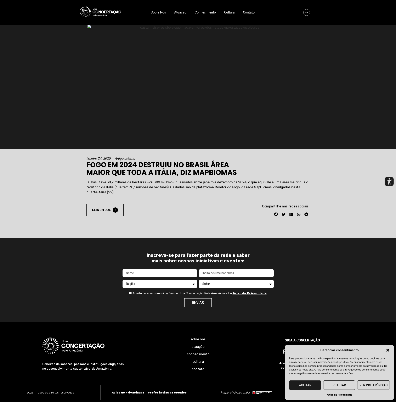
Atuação (180, 12)
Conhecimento (205, 12)
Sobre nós (158, 12)
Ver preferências (373, 385)
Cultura (229, 12)
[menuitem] (306, 12)
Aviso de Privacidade (339, 394)
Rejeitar (339, 385)
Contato (249, 12)
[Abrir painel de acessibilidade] (389, 181)
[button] (388, 350)
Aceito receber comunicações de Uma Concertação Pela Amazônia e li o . (200, 293)
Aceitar (305, 385)
